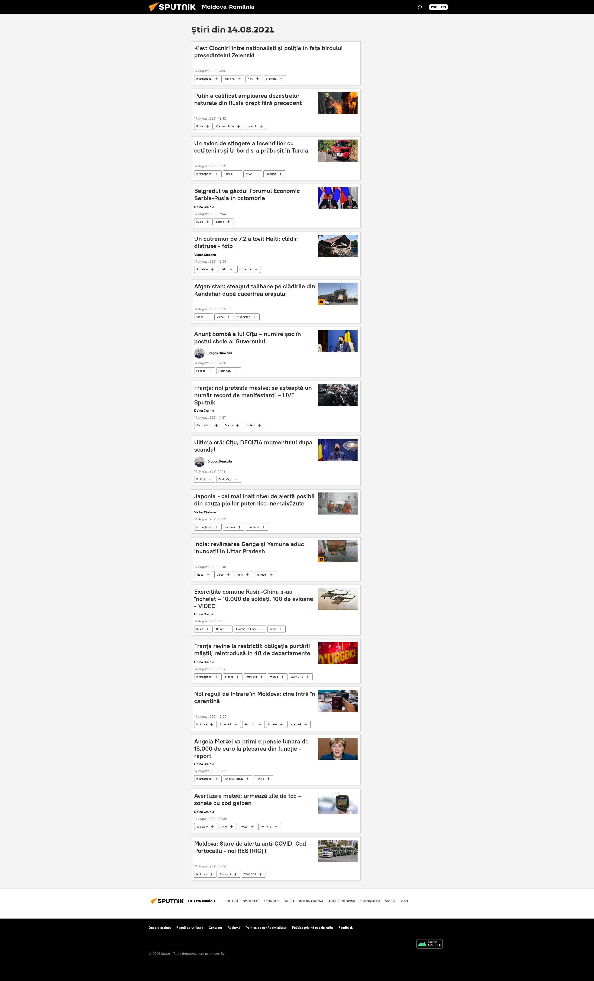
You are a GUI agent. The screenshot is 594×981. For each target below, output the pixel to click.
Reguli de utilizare (189, 928)
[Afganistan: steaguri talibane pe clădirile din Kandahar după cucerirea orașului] (338, 294)
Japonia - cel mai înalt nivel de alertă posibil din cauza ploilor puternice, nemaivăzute (254, 499)
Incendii (252, 126)
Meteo (244, 826)
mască (274, 676)
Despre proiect (160, 928)
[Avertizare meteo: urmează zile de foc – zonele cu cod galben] (338, 803)
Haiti (223, 269)
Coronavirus (204, 425)
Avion (248, 174)
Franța (229, 425)
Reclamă (234, 928)
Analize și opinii (341, 901)
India (240, 574)
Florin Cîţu (224, 370)
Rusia (199, 126)
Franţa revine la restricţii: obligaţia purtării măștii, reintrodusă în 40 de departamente (252, 649)
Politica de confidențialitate (266, 928)
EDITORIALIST (370, 901)
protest (250, 425)
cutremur (245, 269)
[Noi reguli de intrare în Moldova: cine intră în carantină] (338, 701)
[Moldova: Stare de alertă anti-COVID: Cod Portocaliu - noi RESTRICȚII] (338, 851)
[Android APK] (429, 944)
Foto (404, 901)
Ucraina (230, 78)
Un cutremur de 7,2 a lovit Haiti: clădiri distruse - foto (246, 242)
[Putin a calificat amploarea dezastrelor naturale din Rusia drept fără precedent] (338, 103)
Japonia (230, 527)
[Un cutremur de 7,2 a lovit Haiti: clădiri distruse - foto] (338, 246)
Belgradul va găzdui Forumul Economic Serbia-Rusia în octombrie (247, 194)
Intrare (272, 724)
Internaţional (204, 78)
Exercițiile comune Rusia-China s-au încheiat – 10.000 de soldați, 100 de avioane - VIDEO (253, 599)
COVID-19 (297, 676)
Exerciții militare (246, 629)
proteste (271, 78)
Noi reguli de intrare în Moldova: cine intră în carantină (254, 697)
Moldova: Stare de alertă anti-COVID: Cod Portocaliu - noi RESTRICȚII (250, 847)
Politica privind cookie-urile (312, 928)
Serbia (220, 221)
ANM (224, 826)
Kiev (250, 78)
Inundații (253, 527)
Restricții (251, 676)
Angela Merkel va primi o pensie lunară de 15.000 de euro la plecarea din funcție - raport (251, 748)
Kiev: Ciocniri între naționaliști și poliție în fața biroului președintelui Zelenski (268, 51)
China (219, 629)
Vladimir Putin (225, 126)
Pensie (260, 778)
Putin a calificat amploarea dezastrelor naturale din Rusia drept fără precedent (248, 99)
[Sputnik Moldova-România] (174, 13)
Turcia (228, 174)
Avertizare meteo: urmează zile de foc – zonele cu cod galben (248, 799)
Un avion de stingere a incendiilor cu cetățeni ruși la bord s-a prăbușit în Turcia (251, 147)
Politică (200, 370)
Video (199, 317)
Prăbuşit (270, 174)
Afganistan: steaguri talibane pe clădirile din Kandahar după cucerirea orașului (254, 290)
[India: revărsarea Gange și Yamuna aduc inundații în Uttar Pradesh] (338, 551)
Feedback (346, 928)
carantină (295, 724)
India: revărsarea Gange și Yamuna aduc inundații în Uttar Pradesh (249, 547)
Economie (272, 901)
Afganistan (243, 317)
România (266, 826)
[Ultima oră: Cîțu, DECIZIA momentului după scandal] (338, 450)
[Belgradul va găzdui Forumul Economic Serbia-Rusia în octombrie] (338, 198)
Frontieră (225, 724)
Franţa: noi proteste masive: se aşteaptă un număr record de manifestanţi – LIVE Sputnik (253, 395)
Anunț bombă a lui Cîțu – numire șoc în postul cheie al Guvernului (247, 337)
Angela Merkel (234, 778)
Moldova (201, 724)
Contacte (215, 928)
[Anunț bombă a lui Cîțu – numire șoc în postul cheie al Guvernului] (338, 341)
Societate (202, 269)
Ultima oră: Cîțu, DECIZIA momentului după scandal (253, 446)
